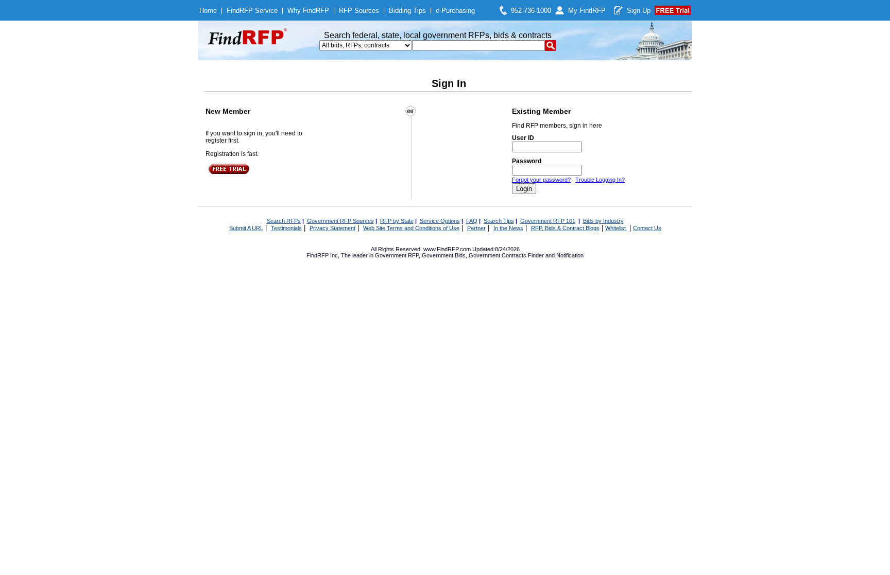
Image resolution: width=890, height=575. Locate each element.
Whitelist (616, 228)
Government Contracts (497, 255)
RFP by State (397, 221)
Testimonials (286, 228)
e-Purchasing (455, 10)
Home (208, 10)
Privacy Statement (332, 228)
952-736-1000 (531, 10)
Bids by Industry (603, 221)
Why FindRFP (308, 10)
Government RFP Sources (340, 221)
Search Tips (499, 221)
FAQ (471, 221)
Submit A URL (246, 228)
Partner (476, 228)
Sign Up (639, 10)
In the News (508, 228)
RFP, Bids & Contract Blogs (565, 228)
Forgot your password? (541, 180)
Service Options (440, 221)
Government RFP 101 (547, 221)
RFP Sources (359, 10)
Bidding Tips (407, 10)
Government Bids (444, 255)
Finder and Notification (556, 255)
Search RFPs (284, 221)
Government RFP (397, 255)
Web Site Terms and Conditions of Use (411, 228)
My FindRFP (587, 10)
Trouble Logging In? (600, 180)
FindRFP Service (252, 10)
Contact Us (647, 228)
